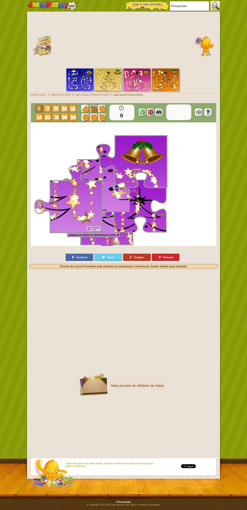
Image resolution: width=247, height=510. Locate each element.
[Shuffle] (142, 112)
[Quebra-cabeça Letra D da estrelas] (165, 90)
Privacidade (123, 502)
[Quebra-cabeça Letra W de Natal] (137, 90)
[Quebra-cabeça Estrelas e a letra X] (108, 90)
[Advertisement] (123, 40)
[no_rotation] (150, 112)
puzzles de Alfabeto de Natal (141, 386)
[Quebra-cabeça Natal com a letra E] (79, 90)
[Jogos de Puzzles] (52, 6)
